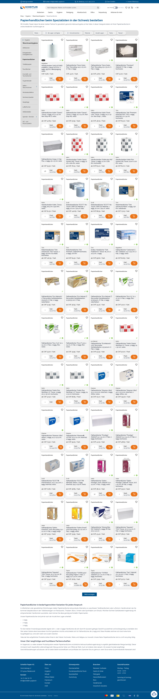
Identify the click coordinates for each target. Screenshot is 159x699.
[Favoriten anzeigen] (126, 8)
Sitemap (50, 695)
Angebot (48, 671)
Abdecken (40, 12)
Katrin (43, 110)
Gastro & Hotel (98, 671)
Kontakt (47, 683)
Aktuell (47, 674)
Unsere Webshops (133, 1)
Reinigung (69, 12)
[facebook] (134, 696)
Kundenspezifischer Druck (77, 671)
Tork (117, 110)
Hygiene (59, 12)
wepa (92, 478)
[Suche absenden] (98, 7)
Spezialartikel (73, 674)
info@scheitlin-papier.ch (57, 1)
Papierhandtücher (47, 40)
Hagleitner (44, 63)
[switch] (115, 8)
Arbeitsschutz (82, 12)
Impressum (48, 680)
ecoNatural (94, 341)
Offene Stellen (49, 677)
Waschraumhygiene (38, 16)
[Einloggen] (129, 8)
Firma (46, 668)
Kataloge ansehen (27, 1)
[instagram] (138, 696)
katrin (67, 157)
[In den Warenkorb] (59, 79)
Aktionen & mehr (116, 12)
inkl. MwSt (120, 7)
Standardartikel (74, 668)
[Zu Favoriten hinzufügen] (62, 40)
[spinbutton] (45, 79)
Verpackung (102, 12)
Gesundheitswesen (99, 677)
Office (92, 12)
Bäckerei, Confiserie (99, 668)
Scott (67, 202)
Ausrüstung (73, 677)
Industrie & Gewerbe (100, 686)
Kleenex (93, 388)
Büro (94, 680)
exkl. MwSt (110, 7)
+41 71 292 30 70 (90, 1)
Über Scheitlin (111, 1)
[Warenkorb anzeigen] (132, 8)
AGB (46, 686)
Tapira (68, 570)
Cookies (56, 695)
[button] (45, 33)
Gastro (50, 12)
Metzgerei (96, 674)
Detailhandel (97, 683)
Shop (22, 16)
